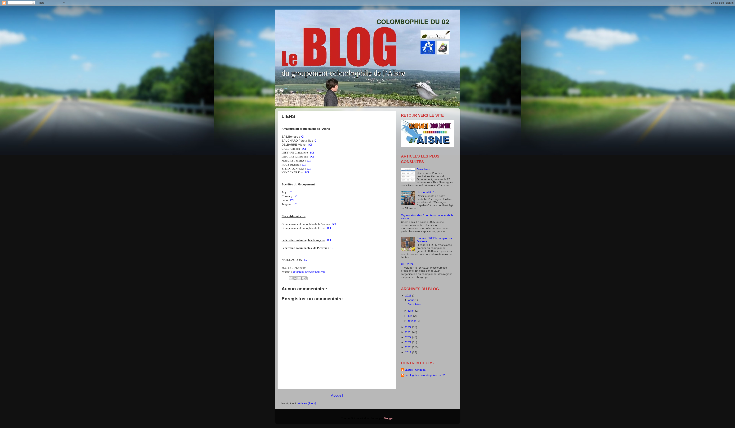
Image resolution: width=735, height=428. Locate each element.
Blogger (388, 418)
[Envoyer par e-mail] (291, 278)
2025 (408, 295)
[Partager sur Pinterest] (306, 278)
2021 (408, 342)
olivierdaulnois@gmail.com (309, 271)
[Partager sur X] (298, 278)
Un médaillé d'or (426, 192)
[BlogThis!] (295, 278)
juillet (411, 310)
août (411, 300)
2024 (408, 327)
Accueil (337, 395)
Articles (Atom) (307, 403)
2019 (408, 352)
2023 (408, 332)
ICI (302, 136)
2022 (408, 337)
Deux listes (423, 169)
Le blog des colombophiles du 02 (425, 375)
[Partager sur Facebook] (302, 278)
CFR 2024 (407, 264)
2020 (408, 347)
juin (410, 315)
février (412, 320)
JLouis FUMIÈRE (415, 369)
